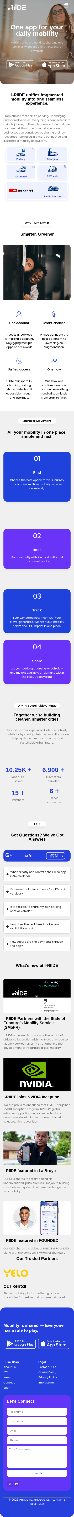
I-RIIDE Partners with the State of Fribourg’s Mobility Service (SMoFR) (34, 1023)
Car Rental (14, 1286)
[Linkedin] (16, 1484)
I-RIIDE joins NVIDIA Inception (31, 1097)
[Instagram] (10, 1484)
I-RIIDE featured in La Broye (29, 1170)
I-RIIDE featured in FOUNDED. (31, 1240)
